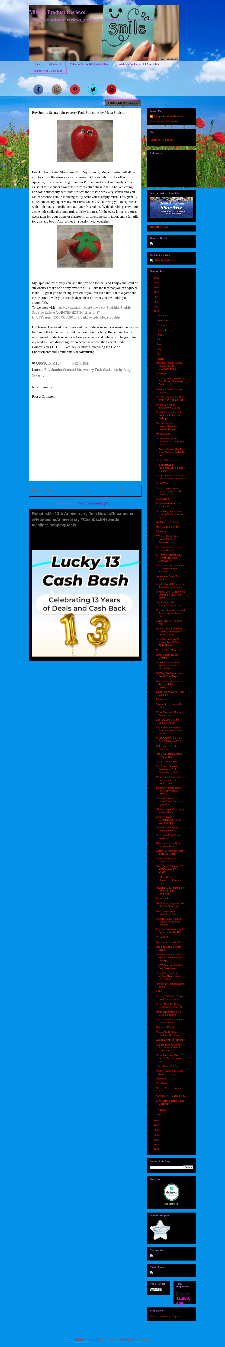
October (161, 325)
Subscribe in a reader (163, 139)
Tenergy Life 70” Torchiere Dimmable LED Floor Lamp (170, 594)
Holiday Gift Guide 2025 (48, 70)
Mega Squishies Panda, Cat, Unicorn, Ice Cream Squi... (169, 780)
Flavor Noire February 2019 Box (168, 505)
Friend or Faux (164, 898)
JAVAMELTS (163, 498)
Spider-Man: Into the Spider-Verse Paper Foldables (168, 665)
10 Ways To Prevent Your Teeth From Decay (170, 675)
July (159, 339)
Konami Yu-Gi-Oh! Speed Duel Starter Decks (170, 998)
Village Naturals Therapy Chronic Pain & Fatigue (170, 477)
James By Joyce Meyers (169, 1039)
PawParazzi (162, 699)
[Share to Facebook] (84, 363)
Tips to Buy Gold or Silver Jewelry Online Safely (170, 585)
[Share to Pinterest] (87, 363)
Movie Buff (162, 937)
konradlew (110, 1339)
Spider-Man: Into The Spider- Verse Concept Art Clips (170, 957)
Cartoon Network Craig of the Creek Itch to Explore (170, 684)
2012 (157, 1149)
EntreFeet (161, 1083)
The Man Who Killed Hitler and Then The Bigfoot (170, 398)
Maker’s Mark (163, 433)
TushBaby (161, 1078)
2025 (157, 282)
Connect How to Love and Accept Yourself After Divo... (170, 613)
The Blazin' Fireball (166, 761)
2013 (157, 1144)
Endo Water (162, 483)
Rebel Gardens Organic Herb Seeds (169, 755)
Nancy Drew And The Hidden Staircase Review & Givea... (167, 426)
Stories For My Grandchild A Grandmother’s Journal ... (170, 568)
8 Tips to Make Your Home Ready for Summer (167, 539)
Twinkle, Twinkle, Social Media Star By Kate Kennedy (169, 921)
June (160, 344)
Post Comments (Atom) (96, 503)
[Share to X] (80, 363)
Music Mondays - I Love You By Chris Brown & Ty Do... (169, 514)
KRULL (160, 991)
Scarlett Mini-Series (167, 460)
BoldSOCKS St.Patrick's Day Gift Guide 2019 (169, 740)
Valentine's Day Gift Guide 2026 (89, 64)
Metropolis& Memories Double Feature (168, 1013)
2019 (157, 311)
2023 (157, 292)
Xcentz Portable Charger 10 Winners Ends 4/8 (169, 1005)
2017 (157, 1125)
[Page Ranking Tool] (156, 1290)
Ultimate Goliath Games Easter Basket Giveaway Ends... (169, 365)
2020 (157, 306)
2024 (157, 287)
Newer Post (43, 490)
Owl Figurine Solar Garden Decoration (168, 604)
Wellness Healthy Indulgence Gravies (168, 406)
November (163, 320)
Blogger (145, 1339)
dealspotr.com (171, 1204)
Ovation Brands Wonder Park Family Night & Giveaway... (169, 1047)
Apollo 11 (161, 531)
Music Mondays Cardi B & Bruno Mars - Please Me (170, 1058)
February (162, 1109)
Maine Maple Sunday (167, 526)
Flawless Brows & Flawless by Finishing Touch (169, 880)
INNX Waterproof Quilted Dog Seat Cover (169, 967)
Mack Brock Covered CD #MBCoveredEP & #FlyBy (169, 869)
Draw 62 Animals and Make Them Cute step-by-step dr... (170, 801)
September (163, 330)
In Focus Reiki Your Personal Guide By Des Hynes (170, 441)
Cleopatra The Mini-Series (170, 942)
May (159, 349)
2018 (157, 1120)
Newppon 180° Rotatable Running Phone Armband (170, 890)
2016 (157, 1130)
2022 (157, 296)
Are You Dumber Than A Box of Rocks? (169, 548)
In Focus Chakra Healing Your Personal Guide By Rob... (170, 452)
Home (37, 64)
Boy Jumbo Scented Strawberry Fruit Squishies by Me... (167, 769)
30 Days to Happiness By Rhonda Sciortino (170, 905)
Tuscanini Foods (165, 1027)
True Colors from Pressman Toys (166, 912)
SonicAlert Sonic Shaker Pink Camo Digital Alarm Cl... (169, 790)
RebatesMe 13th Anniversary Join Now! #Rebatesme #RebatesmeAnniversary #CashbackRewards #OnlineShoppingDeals (82, 519)
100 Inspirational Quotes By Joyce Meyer (169, 844)
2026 (157, 277)
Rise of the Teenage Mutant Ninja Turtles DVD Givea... (168, 976)
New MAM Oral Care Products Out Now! (167, 1033)
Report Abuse (159, 227)
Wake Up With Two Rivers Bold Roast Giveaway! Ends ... (170, 381)
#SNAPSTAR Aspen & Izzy (170, 1095)
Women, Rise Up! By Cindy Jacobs (167, 829)
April (159, 353)
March (160, 358)
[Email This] (74, 363)
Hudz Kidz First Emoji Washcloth (168, 837)
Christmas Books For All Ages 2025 (137, 64)
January (161, 1114)
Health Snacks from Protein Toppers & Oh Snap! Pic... (169, 491)
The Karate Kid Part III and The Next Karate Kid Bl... (169, 730)
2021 (157, 301)
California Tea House (167, 521)
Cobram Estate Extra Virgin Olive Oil (167, 721)
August (161, 334)
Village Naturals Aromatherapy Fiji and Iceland (169, 467)
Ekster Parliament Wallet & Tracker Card (169, 852)
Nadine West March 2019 (170, 650)
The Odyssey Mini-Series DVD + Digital (170, 1021)
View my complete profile (164, 121)
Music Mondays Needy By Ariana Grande (170, 713)
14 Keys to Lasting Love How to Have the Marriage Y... (169, 557)
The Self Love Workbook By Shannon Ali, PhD (169, 931)
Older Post (129, 490)
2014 (157, 1139)
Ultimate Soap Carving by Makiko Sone (170, 811)
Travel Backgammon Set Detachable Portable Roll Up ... (169, 415)
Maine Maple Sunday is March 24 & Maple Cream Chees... (169, 631)
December (163, 315)
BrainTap (161, 373)
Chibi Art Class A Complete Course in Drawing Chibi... (168, 819)
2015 (157, 1134)
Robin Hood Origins (167, 1066)
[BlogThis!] (77, 363)
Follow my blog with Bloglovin (166, 1316)
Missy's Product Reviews (57, 12)
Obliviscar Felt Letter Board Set (167, 747)
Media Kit (55, 64)
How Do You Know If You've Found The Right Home (167, 642)
